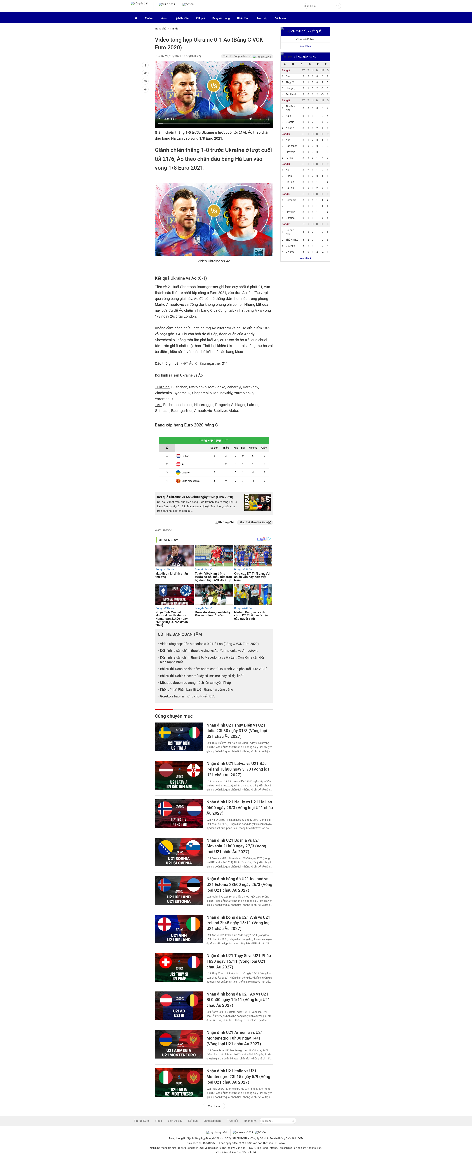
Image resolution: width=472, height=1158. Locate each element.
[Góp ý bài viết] (145, 81)
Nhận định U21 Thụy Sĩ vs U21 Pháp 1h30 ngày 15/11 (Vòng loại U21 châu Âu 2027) (238, 961)
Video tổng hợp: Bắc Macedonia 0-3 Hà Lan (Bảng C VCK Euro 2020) (209, 644)
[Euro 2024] (136, 17)
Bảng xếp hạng (221, 18)
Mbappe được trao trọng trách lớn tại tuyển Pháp (195, 683)
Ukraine (167, 530)
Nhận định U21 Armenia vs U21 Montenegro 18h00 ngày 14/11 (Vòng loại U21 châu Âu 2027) (234, 1038)
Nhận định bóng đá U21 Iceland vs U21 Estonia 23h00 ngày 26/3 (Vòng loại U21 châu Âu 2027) (239, 885)
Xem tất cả (305, 46)
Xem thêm (214, 1106)
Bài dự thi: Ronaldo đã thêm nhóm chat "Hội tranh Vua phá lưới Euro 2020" (213, 669)
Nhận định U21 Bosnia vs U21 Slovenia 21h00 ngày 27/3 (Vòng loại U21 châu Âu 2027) (236, 846)
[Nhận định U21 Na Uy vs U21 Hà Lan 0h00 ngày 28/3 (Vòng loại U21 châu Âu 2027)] (179, 813)
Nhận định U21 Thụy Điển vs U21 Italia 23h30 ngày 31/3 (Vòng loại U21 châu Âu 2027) (236, 731)
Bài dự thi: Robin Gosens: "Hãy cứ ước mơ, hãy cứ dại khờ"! (202, 676)
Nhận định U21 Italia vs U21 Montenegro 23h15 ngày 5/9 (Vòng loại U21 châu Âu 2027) (238, 1077)
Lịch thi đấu (182, 18)
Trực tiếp (262, 18)
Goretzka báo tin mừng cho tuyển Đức (187, 696)
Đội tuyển (280, 18)
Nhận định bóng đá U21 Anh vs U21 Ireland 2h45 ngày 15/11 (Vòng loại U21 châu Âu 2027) (238, 923)
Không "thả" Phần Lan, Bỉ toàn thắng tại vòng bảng (196, 689)
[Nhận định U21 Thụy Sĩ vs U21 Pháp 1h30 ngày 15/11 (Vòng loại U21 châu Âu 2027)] (179, 967)
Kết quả (200, 18)
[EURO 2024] (167, 6)
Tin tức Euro (141, 1120)
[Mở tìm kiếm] (337, 6)
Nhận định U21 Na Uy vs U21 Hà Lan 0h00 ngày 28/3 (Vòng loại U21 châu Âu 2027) (239, 808)
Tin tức (149, 18)
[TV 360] (188, 6)
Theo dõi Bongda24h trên (238, 56)
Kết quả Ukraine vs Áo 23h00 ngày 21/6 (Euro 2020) (195, 497)
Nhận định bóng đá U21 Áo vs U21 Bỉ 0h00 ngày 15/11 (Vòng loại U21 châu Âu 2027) (238, 1000)
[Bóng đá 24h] (139, 6)
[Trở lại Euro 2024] (145, 89)
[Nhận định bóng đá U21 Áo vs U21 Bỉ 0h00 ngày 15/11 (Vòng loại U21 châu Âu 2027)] (179, 1005)
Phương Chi (226, 522)
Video (164, 18)
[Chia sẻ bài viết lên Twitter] (145, 73)
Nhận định (243, 18)
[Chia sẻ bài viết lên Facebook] (145, 65)
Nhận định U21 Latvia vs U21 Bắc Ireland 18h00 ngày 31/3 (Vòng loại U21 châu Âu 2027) (238, 769)
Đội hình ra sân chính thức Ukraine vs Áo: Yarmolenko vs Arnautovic (209, 651)
